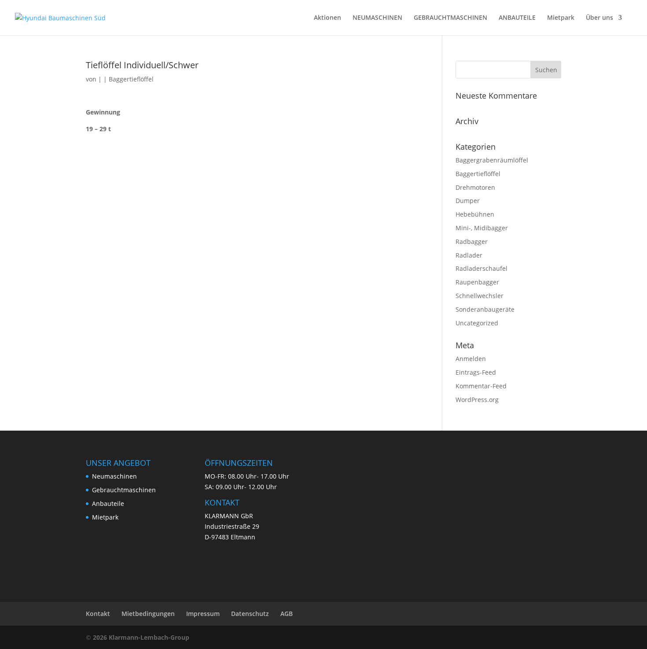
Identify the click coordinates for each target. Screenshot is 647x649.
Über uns (599, 18)
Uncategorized (477, 323)
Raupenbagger (477, 282)
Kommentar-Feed (481, 386)
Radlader (469, 255)
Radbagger (472, 241)
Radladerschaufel (481, 268)
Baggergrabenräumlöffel (492, 160)
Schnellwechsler (480, 295)
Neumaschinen (114, 476)
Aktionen (327, 18)
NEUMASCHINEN (377, 18)
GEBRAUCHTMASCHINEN (450, 18)
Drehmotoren (475, 187)
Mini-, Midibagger (482, 228)
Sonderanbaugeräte (485, 309)
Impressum (203, 613)
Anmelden (471, 358)
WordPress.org (477, 399)
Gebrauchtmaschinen (124, 490)
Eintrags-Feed (476, 372)
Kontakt (98, 613)
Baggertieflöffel (131, 79)
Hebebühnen (475, 214)
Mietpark (560, 18)
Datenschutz (250, 613)
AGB (286, 613)
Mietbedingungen (148, 613)
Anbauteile (108, 503)
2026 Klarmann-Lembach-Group (141, 637)
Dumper (468, 200)
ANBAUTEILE (517, 18)
